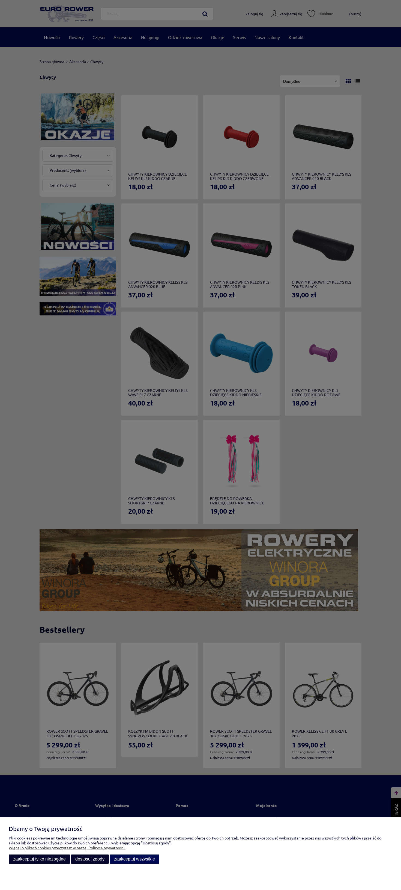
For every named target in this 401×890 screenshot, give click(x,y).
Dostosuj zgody (89, 859)
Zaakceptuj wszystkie (134, 859)
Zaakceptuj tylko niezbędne (39, 859)
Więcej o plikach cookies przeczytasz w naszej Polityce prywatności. (67, 847)
